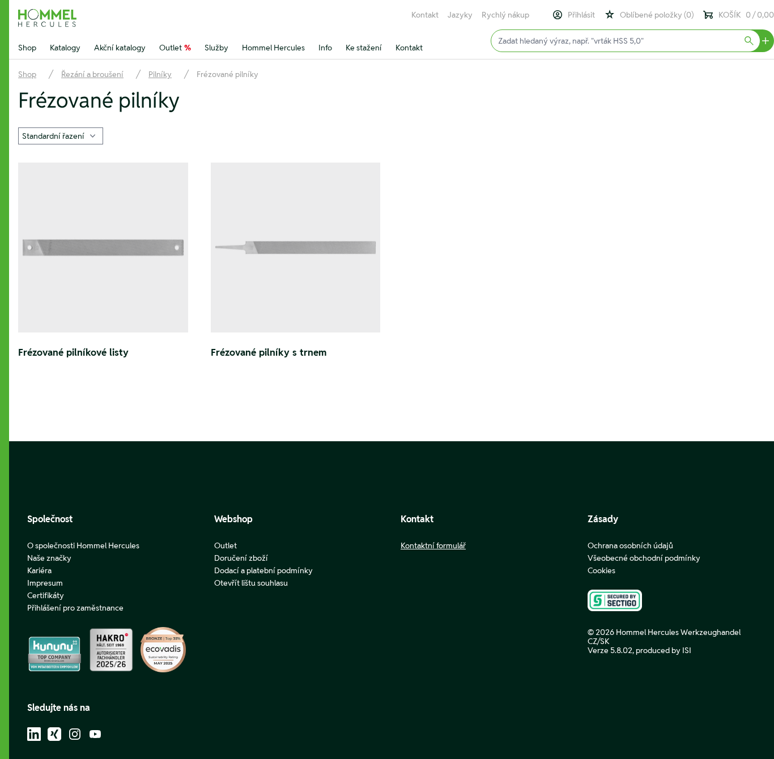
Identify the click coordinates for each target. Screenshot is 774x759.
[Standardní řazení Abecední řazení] (60, 134)
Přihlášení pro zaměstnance (75, 607)
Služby (216, 47)
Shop (27, 47)
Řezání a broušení (92, 74)
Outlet (175, 47)
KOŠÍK (746, 15)
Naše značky (49, 557)
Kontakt (425, 15)
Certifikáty (45, 595)
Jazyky (460, 15)
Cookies (601, 570)
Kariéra (39, 570)
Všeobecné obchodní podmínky (644, 557)
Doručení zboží (241, 557)
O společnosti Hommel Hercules (83, 545)
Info (325, 47)
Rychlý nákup (505, 15)
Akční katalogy (120, 47)
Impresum (45, 582)
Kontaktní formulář (433, 545)
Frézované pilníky (227, 74)
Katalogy (65, 47)
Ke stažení (364, 47)
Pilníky (160, 74)
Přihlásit (581, 15)
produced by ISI (663, 650)
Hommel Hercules (273, 47)
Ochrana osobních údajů (630, 545)
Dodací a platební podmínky (263, 570)
